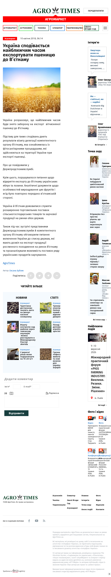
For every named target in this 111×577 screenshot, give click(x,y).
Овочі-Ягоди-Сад (90, 28)
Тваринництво (74, 28)
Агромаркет (10, 28)
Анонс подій (87, 509)
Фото (98, 496)
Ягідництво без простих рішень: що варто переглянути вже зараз (97, 220)
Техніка (42, 28)
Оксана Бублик (16, 270)
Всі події (101, 405)
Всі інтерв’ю (100, 145)
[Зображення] (11, 393)
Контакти (100, 509)
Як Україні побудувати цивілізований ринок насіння (97, 183)
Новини (85, 496)
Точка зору (86, 505)
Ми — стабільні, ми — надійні (96, 99)
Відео (98, 500)
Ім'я (7, 386)
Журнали (100, 505)
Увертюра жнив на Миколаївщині (97, 53)
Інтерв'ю (85, 500)
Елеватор (58, 28)
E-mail (27, 386)
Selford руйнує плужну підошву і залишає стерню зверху (97, 261)
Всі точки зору (99, 320)
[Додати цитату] (6, 393)
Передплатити (96, 11)
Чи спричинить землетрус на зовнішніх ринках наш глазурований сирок (97, 306)
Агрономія (26, 28)
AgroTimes (9, 263)
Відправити (16, 413)
